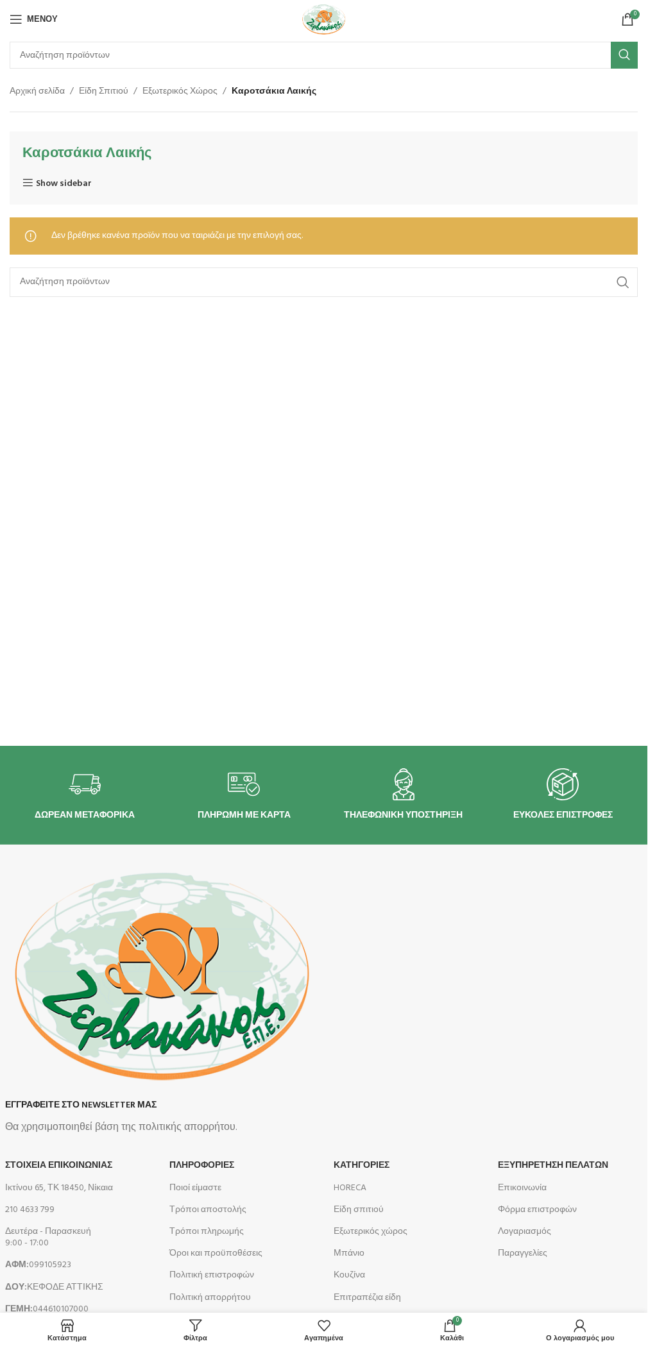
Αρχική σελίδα (37, 92)
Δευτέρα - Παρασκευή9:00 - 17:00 (48, 1237)
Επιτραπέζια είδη (367, 1297)
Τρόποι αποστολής (207, 1209)
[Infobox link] (84, 794)
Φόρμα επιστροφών (537, 1209)
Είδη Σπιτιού (103, 92)
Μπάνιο (349, 1253)
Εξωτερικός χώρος (370, 1231)
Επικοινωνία (522, 1188)
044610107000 (47, 1309)
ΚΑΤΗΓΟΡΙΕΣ (361, 1165)
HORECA (350, 1188)
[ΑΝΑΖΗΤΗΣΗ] (624, 55)
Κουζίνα (349, 1275)
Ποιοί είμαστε (195, 1188)
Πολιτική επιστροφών (211, 1275)
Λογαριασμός (524, 1231)
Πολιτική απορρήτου (210, 1297)
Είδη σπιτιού (359, 1209)
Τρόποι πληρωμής (206, 1231)
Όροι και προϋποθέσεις (215, 1253)
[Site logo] (323, 19)
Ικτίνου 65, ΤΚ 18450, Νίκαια (59, 1188)
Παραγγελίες (522, 1253)
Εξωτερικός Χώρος (180, 92)
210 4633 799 (30, 1209)
